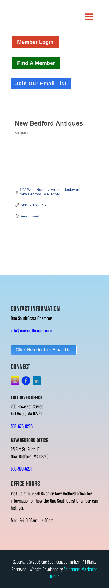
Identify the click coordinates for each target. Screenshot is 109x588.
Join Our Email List (40, 83)
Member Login (35, 42)
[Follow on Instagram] (15, 380)
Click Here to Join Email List (44, 349)
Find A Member (36, 63)
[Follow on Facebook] (25, 380)
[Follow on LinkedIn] (37, 380)
